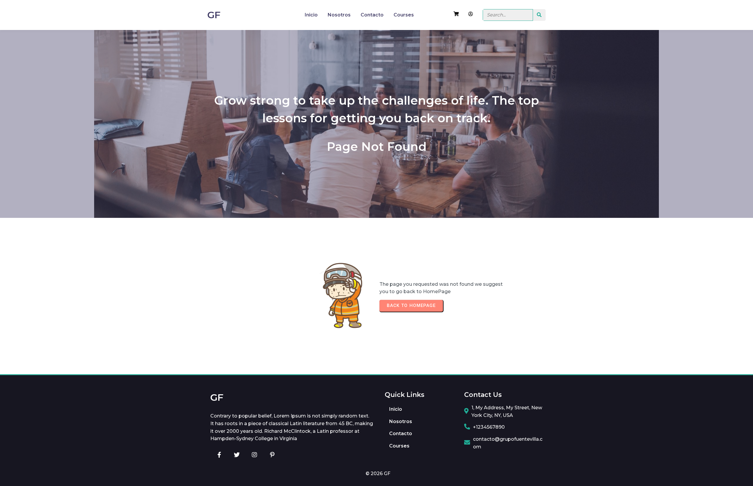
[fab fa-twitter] (237, 455)
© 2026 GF (378, 473)
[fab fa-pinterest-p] (272, 455)
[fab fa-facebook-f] (219, 455)
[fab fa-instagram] (254, 455)
